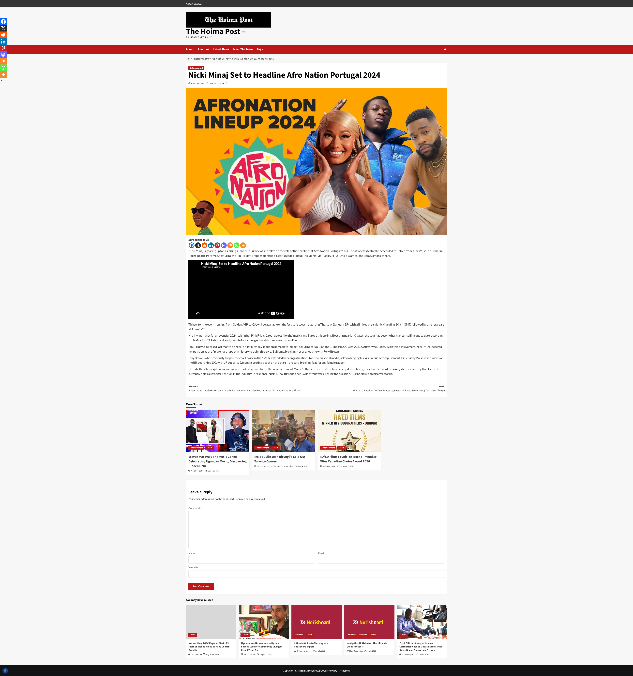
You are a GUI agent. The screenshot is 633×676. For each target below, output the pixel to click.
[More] (243, 245)
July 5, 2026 (320, 651)
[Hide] (1, 80)
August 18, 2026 (212, 654)
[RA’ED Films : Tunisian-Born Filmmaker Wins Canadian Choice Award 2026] (349, 431)
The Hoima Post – (216, 31)
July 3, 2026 (424, 654)
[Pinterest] (217, 245)
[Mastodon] (224, 245)
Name (191, 553)
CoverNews (327, 670)
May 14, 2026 (302, 466)
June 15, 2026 (214, 471)
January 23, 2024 (216, 83)
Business (299, 634)
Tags (260, 49)
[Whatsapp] (237, 245)
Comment (194, 508)
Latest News (221, 49)
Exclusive (363, 634)
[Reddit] (204, 245)
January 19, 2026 (347, 466)
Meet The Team (243, 49)
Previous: (244, 389)
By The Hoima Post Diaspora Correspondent (275, 466)
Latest (209, 447)
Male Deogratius (198, 83)
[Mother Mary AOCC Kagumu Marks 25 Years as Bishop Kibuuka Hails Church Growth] (211, 622)
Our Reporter (196, 654)
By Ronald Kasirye (304, 651)
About (190, 49)
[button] (445, 49)
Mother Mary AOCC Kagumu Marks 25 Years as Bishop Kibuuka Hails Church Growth (209, 647)
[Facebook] (192, 245)
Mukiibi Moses (250, 654)
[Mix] (230, 245)
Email (321, 553)
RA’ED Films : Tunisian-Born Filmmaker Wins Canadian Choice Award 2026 (348, 459)
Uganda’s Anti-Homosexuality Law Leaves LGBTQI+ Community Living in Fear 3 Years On (261, 647)
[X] (198, 245)
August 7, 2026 (265, 654)
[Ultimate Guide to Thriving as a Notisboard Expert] (316, 622)
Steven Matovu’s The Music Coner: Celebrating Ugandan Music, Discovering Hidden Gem (217, 461)
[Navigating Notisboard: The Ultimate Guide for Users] (369, 622)
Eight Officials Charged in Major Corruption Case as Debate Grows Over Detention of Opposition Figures (420, 647)
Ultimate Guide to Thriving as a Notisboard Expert (311, 645)
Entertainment (196, 68)
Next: (399, 389)
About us (203, 49)
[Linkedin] (211, 245)
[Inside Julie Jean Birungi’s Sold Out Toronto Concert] (283, 431)
